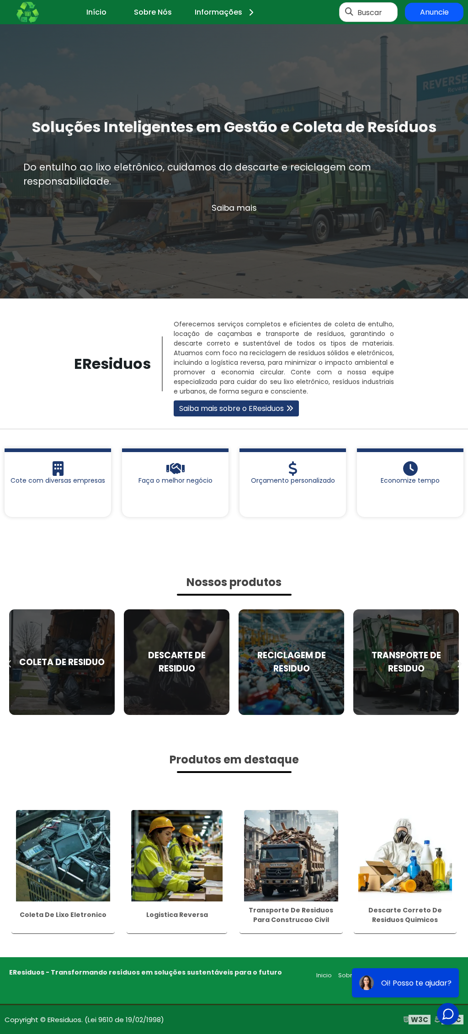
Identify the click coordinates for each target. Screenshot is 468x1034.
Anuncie (434, 12)
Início (96, 12)
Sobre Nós (153, 12)
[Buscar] (349, 12)
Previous (9, 661)
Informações (218, 12)
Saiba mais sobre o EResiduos (231, 408)
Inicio (324, 975)
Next (458, 661)
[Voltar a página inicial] (27, 12)
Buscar (369, 12)
